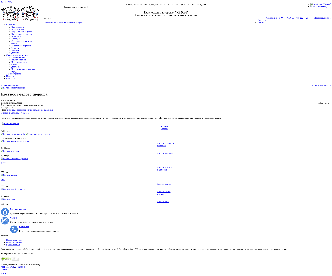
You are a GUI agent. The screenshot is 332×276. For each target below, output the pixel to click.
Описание (5, 113)
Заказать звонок (273, 18)
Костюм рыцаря (164, 184)
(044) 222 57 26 (301, 18)
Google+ (4, 269)
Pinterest (261, 22)
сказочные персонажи (16, 110)
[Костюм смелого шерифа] (13, 88)
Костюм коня (163, 201)
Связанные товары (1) (20, 113)
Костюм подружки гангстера (165, 144)
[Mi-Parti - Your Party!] (20, 20)
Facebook (262, 20)
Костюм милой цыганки (164, 192)
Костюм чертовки (165, 153)
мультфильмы (33, 110)
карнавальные (47, 110)
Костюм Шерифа (164, 127)
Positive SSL (6, 2)
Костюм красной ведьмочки (164, 168)
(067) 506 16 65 (287, 18)
